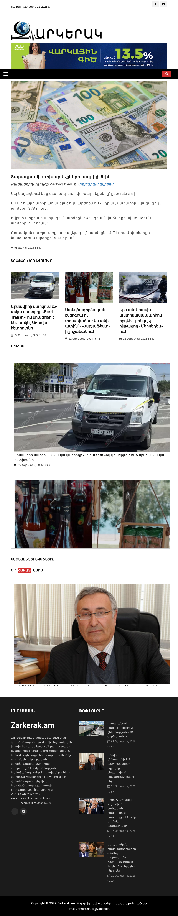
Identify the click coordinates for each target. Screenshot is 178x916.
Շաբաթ (24, 570)
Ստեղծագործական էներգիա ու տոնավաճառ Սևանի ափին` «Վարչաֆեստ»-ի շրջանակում (88, 321)
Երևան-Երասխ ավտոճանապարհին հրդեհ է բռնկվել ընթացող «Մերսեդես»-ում (141, 321)
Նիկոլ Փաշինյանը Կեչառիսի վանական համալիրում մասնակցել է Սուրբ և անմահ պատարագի (121, 812)
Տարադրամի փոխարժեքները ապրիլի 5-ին (61, 176)
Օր (13, 570)
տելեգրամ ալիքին (95, 184)
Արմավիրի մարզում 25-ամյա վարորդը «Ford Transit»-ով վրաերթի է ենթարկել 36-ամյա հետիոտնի (34, 317)
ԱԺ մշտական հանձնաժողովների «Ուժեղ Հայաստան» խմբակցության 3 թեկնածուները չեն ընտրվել (121, 857)
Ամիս (38, 570)
